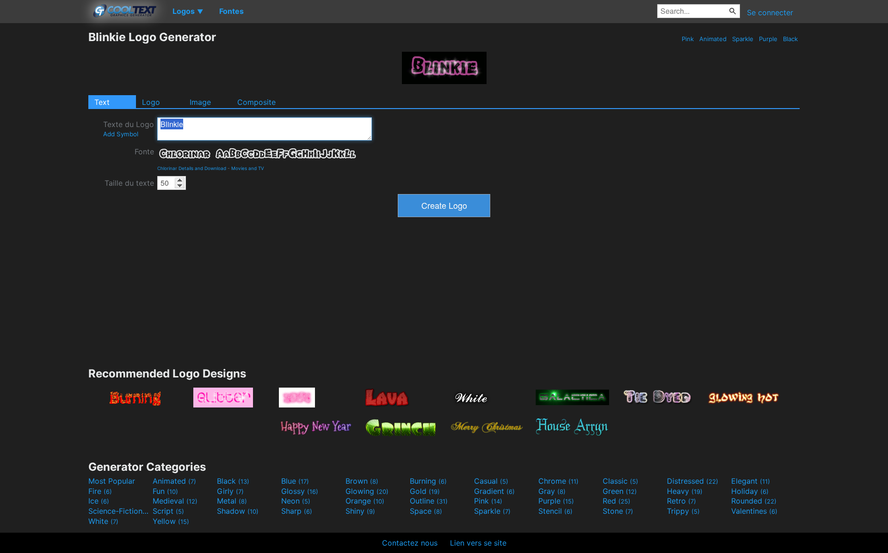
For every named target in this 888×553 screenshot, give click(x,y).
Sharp (296, 511)
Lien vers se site (478, 542)
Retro (681, 500)
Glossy (299, 491)
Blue (295, 481)
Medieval (175, 500)
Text (102, 102)
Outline (429, 500)
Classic (620, 481)
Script (168, 511)
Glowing (366, 491)
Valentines (754, 511)
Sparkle (742, 39)
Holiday (750, 491)
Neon (295, 500)
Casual (491, 481)
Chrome (558, 481)
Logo (151, 102)
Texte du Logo (128, 129)
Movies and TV (247, 168)
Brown (361, 481)
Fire (100, 491)
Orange (364, 500)
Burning (428, 481)
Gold (425, 491)
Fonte (144, 151)
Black (790, 39)
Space (426, 511)
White (103, 521)
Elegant (750, 481)
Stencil (555, 511)
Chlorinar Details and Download (191, 168)
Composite (256, 102)
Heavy (685, 491)
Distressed (692, 481)
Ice (98, 500)
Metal (232, 500)
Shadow (238, 511)
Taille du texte (129, 183)
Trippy (683, 511)
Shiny (360, 511)
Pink (688, 39)
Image (200, 102)
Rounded (754, 500)
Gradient (494, 491)
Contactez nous (410, 542)
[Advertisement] (44, 168)
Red (616, 500)
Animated (712, 39)
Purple (768, 39)
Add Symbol (120, 134)
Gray (552, 491)
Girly (230, 491)
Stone (618, 511)
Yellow (171, 521)
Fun (165, 491)
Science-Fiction (119, 511)
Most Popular (111, 481)
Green (620, 491)
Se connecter (770, 12)
